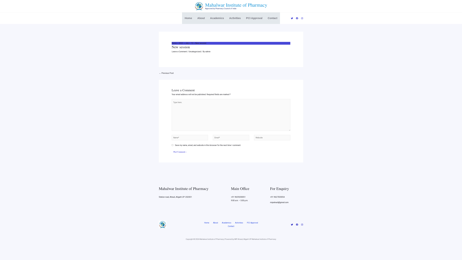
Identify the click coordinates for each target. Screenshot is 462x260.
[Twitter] (292, 18)
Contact (272, 18)
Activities (235, 18)
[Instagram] (302, 18)
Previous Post (166, 73)
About (201, 18)
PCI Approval (254, 18)
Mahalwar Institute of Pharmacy (236, 5)
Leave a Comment (179, 51)
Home (188, 18)
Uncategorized (195, 51)
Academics (217, 18)
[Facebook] (297, 18)
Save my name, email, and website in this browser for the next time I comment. (208, 145)
